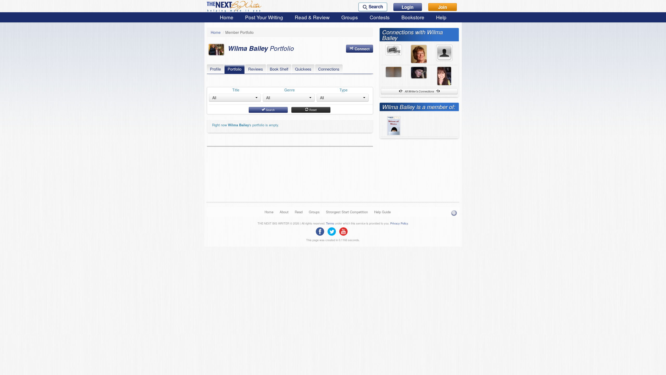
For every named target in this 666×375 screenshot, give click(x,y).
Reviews (255, 69)
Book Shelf (279, 69)
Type (344, 89)
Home (226, 17)
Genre (289, 89)
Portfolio (234, 69)
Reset (313, 110)
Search (270, 110)
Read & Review (312, 17)
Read (299, 211)
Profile (215, 69)
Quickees (303, 69)
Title (235, 89)
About (284, 211)
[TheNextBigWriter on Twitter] (333, 231)
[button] (359, 49)
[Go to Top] (454, 212)
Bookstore (412, 17)
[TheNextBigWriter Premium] (393, 125)
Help (441, 17)
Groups (349, 17)
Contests (380, 17)
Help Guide (382, 211)
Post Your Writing (264, 17)
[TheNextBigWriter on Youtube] (344, 231)
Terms (330, 223)
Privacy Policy (399, 223)
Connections (329, 69)
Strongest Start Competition (347, 211)
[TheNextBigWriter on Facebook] (321, 231)
